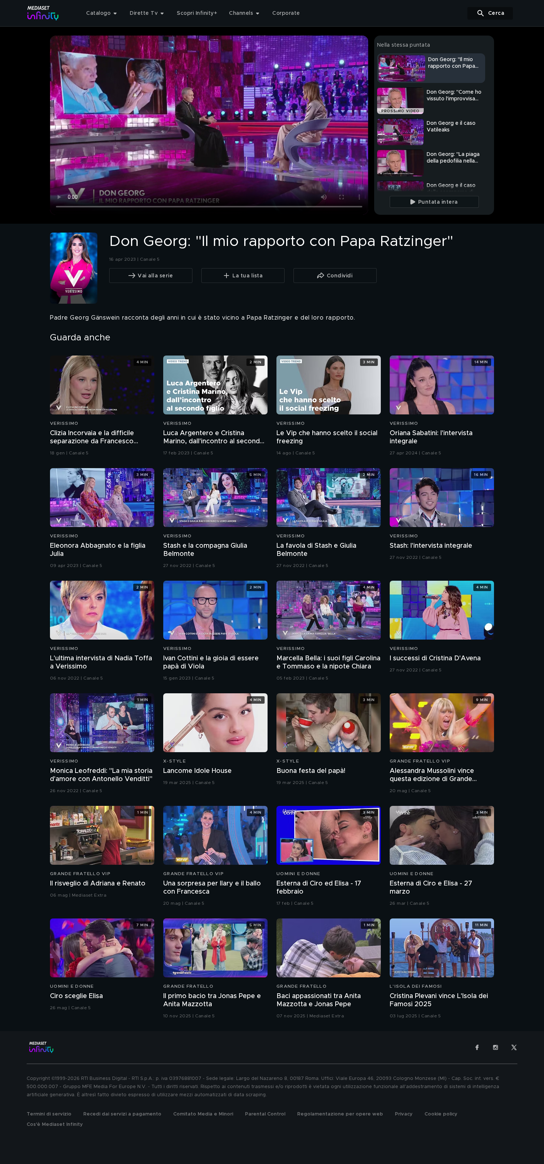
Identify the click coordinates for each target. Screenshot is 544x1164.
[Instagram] (495, 1047)
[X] (514, 1047)
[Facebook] (477, 1047)
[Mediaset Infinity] (43, 13)
